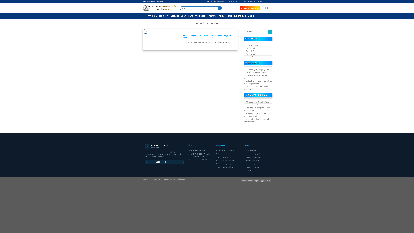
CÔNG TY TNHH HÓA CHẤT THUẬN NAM (170, 179)
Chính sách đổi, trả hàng (226, 160)
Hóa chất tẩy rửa (252, 164)
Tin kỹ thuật (250, 51)
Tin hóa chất (250, 48)
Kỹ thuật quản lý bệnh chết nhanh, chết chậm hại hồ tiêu (258, 115)
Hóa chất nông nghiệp (253, 154)
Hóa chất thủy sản (252, 160)
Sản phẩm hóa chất (252, 150)
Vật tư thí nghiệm (198, 16)
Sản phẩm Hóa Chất (178, 16)
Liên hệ (251, 16)
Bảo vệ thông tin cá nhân (226, 167)
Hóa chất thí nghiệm (253, 157)
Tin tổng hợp (251, 57)
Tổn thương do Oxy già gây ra (257, 70)
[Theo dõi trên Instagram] (266, 1)
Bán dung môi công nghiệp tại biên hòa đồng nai (258, 109)
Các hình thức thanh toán (226, 150)
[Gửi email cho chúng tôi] (270, 1)
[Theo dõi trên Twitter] (268, 1)
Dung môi (249, 170)
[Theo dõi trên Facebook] (264, 1)
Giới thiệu (163, 16)
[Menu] (144, 16)
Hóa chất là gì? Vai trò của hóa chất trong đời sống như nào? (207, 37)
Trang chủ (152, 16)
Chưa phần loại (252, 45)
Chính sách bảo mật (224, 157)
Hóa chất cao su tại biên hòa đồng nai (258, 76)
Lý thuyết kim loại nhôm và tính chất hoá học (256, 120)
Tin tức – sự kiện (216, 16)
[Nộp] (220, 8)
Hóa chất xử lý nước (253, 167)
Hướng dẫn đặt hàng (237, 16)
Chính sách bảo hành (224, 154)
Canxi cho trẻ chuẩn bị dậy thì (257, 72)
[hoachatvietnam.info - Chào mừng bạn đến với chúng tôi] (160, 8)
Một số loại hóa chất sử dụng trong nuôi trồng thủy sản (258, 82)
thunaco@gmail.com (198, 150)
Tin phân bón (251, 54)
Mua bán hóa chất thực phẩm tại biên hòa (257, 88)
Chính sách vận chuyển (225, 164)
